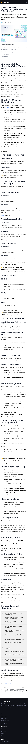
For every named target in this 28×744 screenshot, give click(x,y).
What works (5, 56)
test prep (6, 107)
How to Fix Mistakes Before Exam (10, 49)
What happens (5, 54)
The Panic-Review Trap (7, 52)
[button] (26, 2)
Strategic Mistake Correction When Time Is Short (14, 47)
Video (2, 215)
